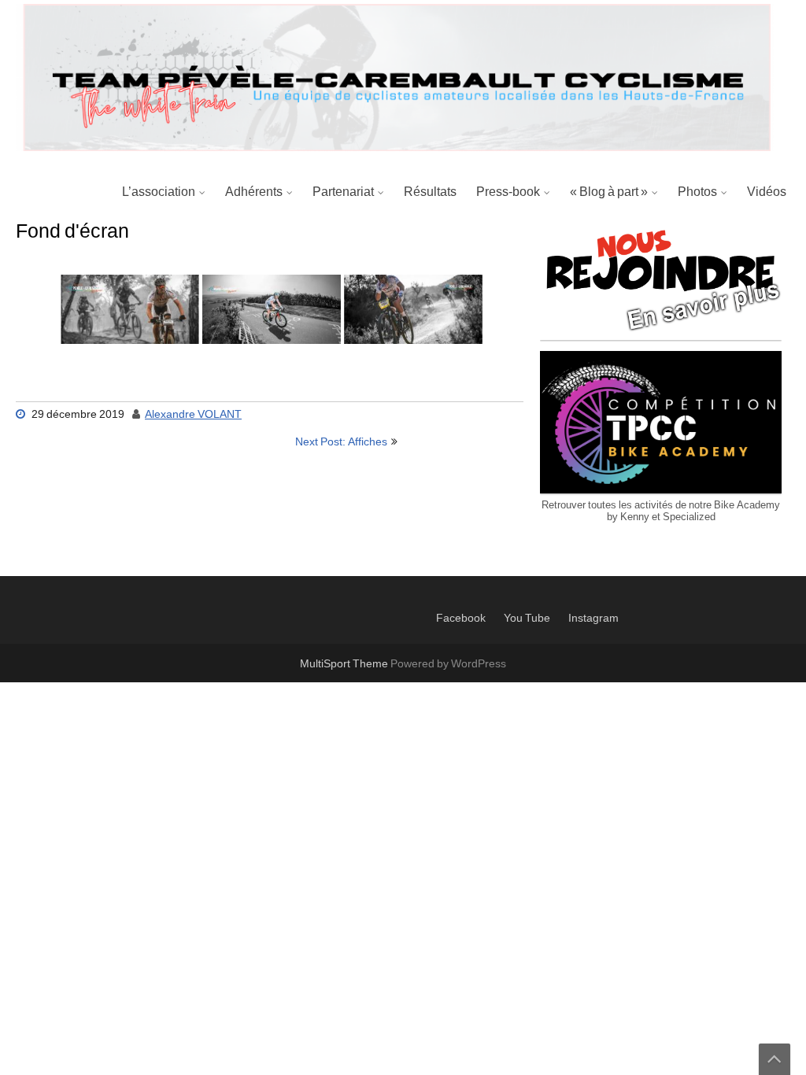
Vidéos (766, 192)
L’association (158, 192)
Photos (697, 192)
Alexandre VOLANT (193, 414)
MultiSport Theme (345, 664)
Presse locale (518, 269)
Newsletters (513, 231)
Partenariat (343, 192)
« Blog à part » (609, 192)
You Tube (527, 618)
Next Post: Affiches (341, 442)
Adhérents (254, 192)
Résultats (430, 192)
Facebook (461, 618)
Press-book (508, 192)
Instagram (593, 618)
